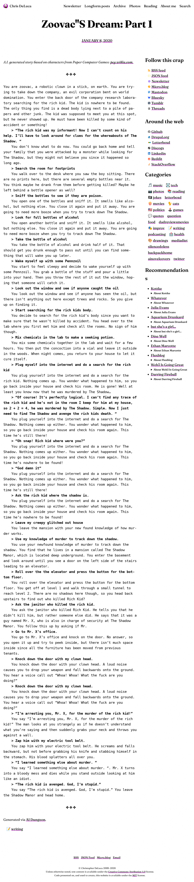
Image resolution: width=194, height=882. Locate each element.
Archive (119, 6)
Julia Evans (160, 307)
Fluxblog (158, 355)
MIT (134, 875)
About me (168, 6)
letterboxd (173, 197)
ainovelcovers (159, 259)
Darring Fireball (164, 374)
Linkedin (158, 153)
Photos (134, 6)
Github (156, 132)
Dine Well (158, 336)
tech (174, 185)
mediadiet (179, 240)
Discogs (157, 148)
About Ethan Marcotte (167, 350)
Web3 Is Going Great (167, 365)
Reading (150, 6)
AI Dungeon (35, 820)
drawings (160, 240)
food (151, 222)
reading (178, 191)
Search (185, 6)
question (174, 216)
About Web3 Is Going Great (170, 369)
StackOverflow (163, 164)
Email (116, 857)
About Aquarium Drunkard (170, 322)
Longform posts (97, 6)
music (157, 185)
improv (159, 228)
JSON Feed (88, 857)
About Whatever (164, 302)
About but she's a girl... (168, 331)
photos (158, 191)
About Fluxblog (163, 360)
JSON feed (159, 76)
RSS (76, 857)
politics (159, 210)
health (179, 234)
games (178, 210)
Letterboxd (161, 142)
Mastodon (159, 92)
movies (158, 203)
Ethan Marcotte (163, 346)
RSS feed (158, 70)
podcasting (157, 234)
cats (176, 203)
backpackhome (160, 253)
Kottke (156, 288)
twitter (179, 259)
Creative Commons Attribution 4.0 (127, 871)
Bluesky (157, 98)
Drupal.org (160, 137)
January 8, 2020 (97, 40)
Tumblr (157, 103)
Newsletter (72, 6)
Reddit (156, 159)
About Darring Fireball (168, 379)
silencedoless (158, 246)
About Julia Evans (165, 312)
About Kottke (162, 293)
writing (17, 829)
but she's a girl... (163, 327)
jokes (157, 197)
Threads (158, 108)
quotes (158, 216)
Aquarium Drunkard (167, 317)
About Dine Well (164, 341)
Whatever (159, 298)
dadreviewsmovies (174, 222)
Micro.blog (160, 87)
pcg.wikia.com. (121, 62)
